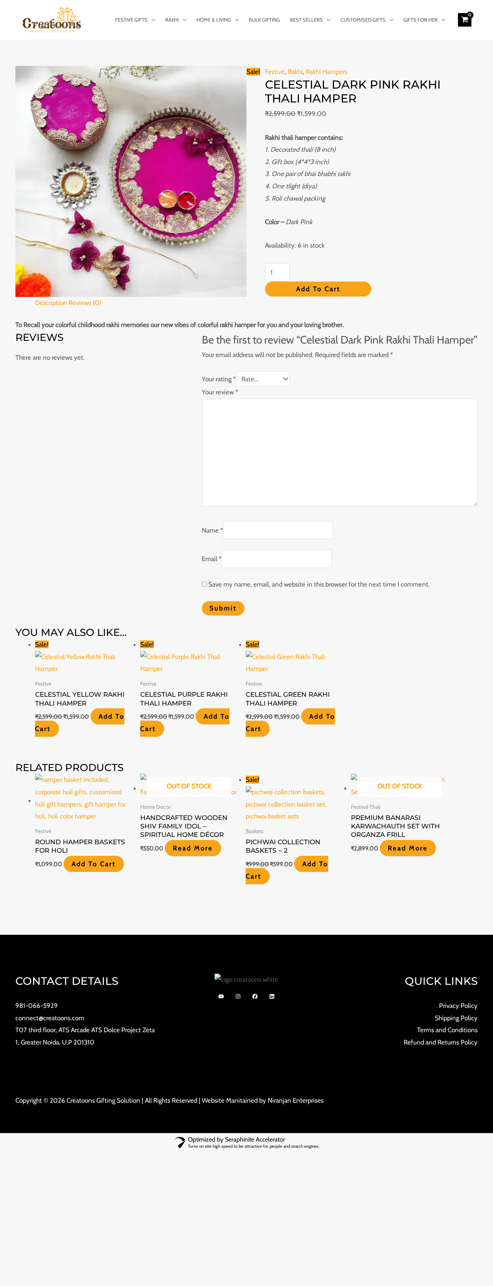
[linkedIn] (272, 996)
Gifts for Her (420, 20)
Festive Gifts (131, 20)
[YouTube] (221, 996)
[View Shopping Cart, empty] (464, 19)
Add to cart (318, 289)
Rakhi (172, 20)
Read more (193, 848)
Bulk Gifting (264, 20)
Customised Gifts (363, 20)
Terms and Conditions (447, 1030)
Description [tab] (51, 303)
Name (212, 530)
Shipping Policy (456, 1018)
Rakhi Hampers (326, 71)
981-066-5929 (36, 1005)
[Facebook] (255, 996)
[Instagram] (238, 996)
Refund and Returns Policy (441, 1042)
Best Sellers (306, 20)
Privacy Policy (458, 1005)
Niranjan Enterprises (296, 1100)
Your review (220, 392)
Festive (275, 71)
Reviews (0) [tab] (85, 303)
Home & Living (213, 20)
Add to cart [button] (94, 864)
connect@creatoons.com (49, 1018)
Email (211, 559)
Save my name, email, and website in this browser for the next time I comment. (319, 584)
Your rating (219, 379)
